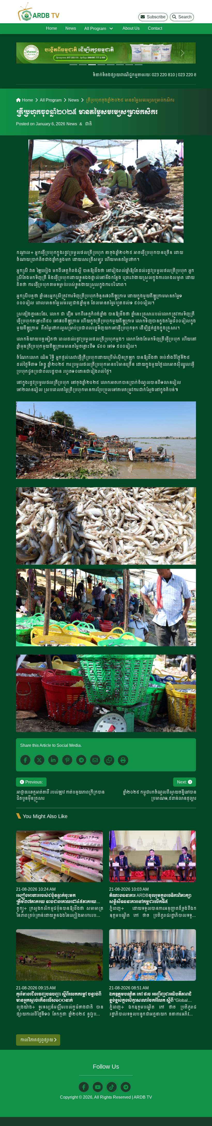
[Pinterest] (67, 760)
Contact (155, 28)
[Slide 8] (138, 65)
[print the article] (123, 760)
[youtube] (98, 1087)
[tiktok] (112, 1087)
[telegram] (125, 1087)
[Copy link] (109, 760)
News (70, 28)
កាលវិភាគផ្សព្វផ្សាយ (37, 1040)
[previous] (29, 53)
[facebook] (25, 760)
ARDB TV (143, 1097)
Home (51, 28)
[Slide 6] (120, 65)
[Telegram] (81, 760)
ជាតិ (88, 124)
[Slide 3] (92, 65)
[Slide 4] (101, 65)
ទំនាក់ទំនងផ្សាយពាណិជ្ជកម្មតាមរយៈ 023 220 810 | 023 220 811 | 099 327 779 (143, 75)
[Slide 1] (73, 65)
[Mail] (95, 760)
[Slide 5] (111, 65)
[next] (182, 53)
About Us (131, 28)
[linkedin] (53, 760)
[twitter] (39, 760)
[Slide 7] (129, 65)
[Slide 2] (83, 65)
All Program (95, 28)
